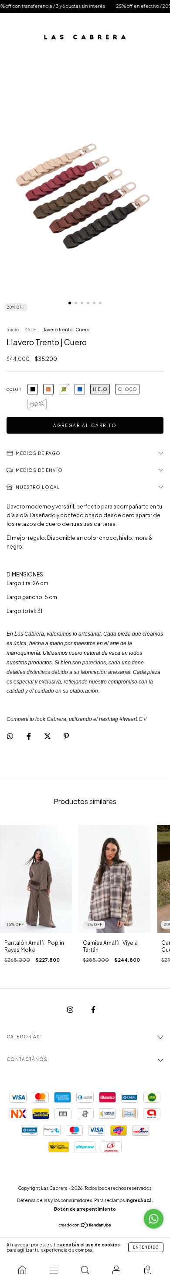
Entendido (146, 1247)
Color (14, 389)
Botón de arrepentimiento (85, 1209)
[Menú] (53, 1269)
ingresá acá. (139, 1200)
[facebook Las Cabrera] (93, 1009)
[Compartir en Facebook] (29, 736)
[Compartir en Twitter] (48, 736)
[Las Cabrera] (22, 1269)
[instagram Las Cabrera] (70, 1009)
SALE (30, 329)
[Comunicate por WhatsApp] (153, 1219)
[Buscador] (85, 1269)
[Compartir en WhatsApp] (10, 736)
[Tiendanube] (85, 1226)
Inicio (13, 329)
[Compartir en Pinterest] (66, 736)
